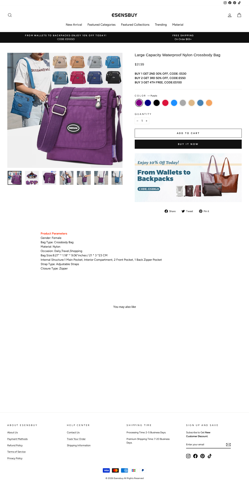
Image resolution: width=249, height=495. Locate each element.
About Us (12, 432)
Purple (139, 103)
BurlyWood (191, 103)
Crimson (165, 103)
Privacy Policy (14, 458)
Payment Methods (17, 438)
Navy (147, 103)
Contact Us (73, 432)
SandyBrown (209, 103)
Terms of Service (16, 451)
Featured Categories (101, 24)
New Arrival (74, 24)
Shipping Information (79, 445)
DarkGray (182, 103)
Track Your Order (76, 438)
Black (156, 103)
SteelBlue (200, 103)
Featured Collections (135, 24)
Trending (161, 24)
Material (177, 24)
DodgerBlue (174, 103)
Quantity (143, 114)
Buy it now (188, 144)
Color (146, 95)
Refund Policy (15, 445)
